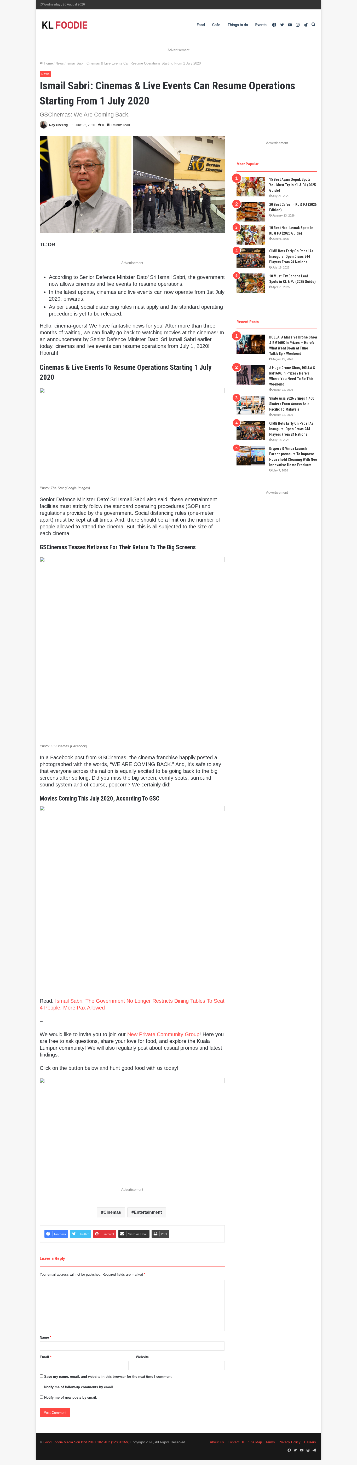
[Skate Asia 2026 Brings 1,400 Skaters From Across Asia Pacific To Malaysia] (251, 405)
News (59, 63)
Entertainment (148, 1212)
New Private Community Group (163, 1034)
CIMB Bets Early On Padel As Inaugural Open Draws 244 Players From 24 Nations (291, 256)
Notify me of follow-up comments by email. (79, 1387)
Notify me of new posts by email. (70, 1397)
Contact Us (236, 1442)
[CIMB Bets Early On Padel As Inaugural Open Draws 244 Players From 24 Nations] (251, 258)
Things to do (238, 25)
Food (201, 25)
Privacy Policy (290, 1442)
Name (45, 1337)
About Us (217, 1442)
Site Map (255, 1442)
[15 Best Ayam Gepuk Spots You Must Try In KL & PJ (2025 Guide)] (251, 186)
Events (261, 25)
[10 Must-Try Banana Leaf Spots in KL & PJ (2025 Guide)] (251, 283)
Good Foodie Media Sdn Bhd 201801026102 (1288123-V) (86, 1442)
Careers (310, 1442)
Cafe (216, 25)
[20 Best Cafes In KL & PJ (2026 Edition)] (251, 211)
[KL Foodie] (85, 25)
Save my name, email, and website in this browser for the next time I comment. (108, 1377)
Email (45, 1357)
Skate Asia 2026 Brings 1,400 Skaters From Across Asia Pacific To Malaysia (291, 403)
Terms (270, 1442)
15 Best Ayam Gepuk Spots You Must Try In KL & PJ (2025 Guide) (292, 184)
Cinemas (112, 1212)
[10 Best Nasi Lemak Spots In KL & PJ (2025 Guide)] (251, 235)
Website (142, 1357)
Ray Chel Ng (58, 125)
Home (48, 63)
